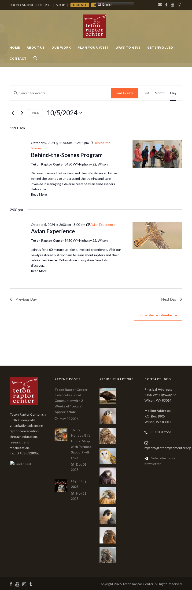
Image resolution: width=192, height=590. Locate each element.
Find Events (124, 93)
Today (35, 112)
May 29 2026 (69, 419)
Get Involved (160, 47)
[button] (35, 62)
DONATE (80, 5)
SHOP (60, 5)
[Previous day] (12, 113)
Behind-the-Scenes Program (67, 154)
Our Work (61, 47)
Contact (18, 58)
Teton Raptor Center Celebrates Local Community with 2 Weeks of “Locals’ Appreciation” (71, 401)
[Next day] (22, 113)
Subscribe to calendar (155, 315)
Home (15, 47)
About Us (36, 47)
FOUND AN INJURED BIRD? (30, 5)
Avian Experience (53, 231)
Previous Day (26, 299)
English (106, 4)
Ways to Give (128, 47)
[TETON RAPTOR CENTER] (20, 463)
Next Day (169, 299)
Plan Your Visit (93, 47)
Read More (39, 194)
